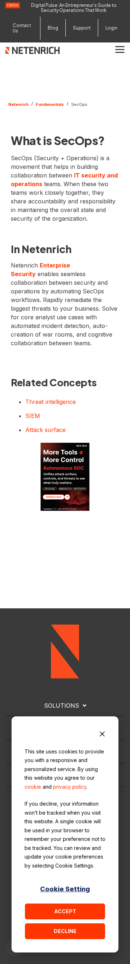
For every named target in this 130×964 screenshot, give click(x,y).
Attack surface (45, 429)
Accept (65, 911)
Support (82, 28)
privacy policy (69, 787)
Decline (65, 931)
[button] (120, 49)
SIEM (32, 415)
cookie (33, 787)
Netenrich (18, 104)
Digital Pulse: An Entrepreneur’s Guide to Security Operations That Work (74, 8)
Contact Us (22, 28)
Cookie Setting (65, 889)
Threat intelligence (50, 401)
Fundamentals (50, 104)
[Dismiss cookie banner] (102, 735)
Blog (53, 28)
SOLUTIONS (61, 705)
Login (111, 28)
